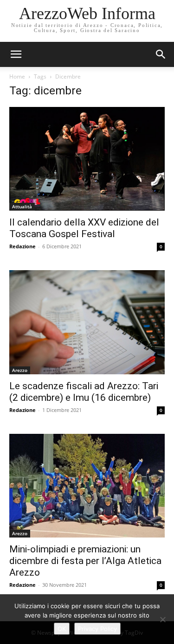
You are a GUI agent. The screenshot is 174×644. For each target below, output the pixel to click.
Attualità (22, 206)
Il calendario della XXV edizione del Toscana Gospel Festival (84, 228)
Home (17, 76)
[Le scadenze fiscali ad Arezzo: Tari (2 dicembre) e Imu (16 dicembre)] (87, 322)
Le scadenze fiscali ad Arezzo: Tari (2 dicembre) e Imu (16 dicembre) (83, 391)
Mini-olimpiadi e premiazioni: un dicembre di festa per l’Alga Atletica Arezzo (85, 561)
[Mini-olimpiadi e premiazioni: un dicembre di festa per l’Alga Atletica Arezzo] (87, 486)
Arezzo (19, 370)
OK (62, 628)
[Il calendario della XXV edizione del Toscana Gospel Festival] (87, 159)
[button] (161, 54)
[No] (162, 619)
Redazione (22, 246)
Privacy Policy (97, 628)
